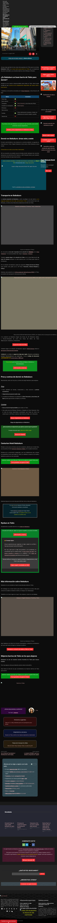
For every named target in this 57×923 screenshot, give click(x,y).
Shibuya (30, 253)
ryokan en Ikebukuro (24, 526)
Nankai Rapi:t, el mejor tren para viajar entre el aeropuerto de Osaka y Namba (46, 826)
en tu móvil (15, 793)
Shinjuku (31, 252)
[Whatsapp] (4, 909)
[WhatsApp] (30, 54)
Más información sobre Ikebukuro (47, 40)
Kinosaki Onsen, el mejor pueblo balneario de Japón (9, 824)
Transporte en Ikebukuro (47, 31)
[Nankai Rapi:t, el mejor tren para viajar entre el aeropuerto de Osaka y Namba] (47, 818)
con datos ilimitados (14, 781)
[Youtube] (7, 911)
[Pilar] (32, 710)
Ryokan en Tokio (48, 38)
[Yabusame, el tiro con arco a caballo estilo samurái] (35, 818)
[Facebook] (33, 844)
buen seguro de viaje (28, 551)
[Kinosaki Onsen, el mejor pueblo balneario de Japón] (10, 818)
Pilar (37, 710)
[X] (30, 844)
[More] (36, 54)
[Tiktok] (9, 911)
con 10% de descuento (19, 783)
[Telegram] (33, 54)
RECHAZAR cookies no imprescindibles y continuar (42, 26)
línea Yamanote (25, 91)
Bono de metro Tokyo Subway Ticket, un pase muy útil (20, 745)
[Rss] (14, 909)
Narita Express (20, 105)
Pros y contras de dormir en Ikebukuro (48, 34)
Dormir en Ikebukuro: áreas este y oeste (48, 28)
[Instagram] (7, 909)
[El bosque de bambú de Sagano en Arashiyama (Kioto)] (22, 818)
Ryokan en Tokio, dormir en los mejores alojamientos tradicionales (20, 735)
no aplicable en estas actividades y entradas (25, 187)
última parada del (24, 272)
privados (15, 776)
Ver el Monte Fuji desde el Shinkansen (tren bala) (8, 753)
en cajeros (21, 771)
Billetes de (9, 791)
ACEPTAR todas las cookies (20, 26)
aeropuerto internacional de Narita (9, 350)
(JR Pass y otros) (12, 788)
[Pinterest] (16, 909)
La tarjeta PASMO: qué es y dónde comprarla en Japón (31, 753)
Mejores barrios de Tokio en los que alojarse (47, 43)
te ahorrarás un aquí (17, 358)
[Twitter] (12, 909)
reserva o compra (17, 510)
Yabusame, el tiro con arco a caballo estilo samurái (34, 824)
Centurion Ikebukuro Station (19, 448)
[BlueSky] (12, 911)
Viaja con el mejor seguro (15, 58)
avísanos (16, 712)
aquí (22, 778)
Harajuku (25, 253)
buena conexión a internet (12, 553)
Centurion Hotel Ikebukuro (47, 36)
